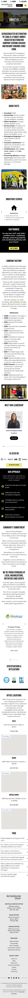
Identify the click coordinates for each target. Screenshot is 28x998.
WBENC (11, 151)
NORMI (22, 149)
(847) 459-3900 (14, 805)
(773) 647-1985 (14, 731)
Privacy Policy (22, 991)
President (14, 433)
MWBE (6, 151)
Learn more (14, 650)
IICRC (17, 149)
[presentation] (1, 211)
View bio (14, 438)
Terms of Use (14, 993)
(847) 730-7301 (14, 768)
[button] (25, 5)
